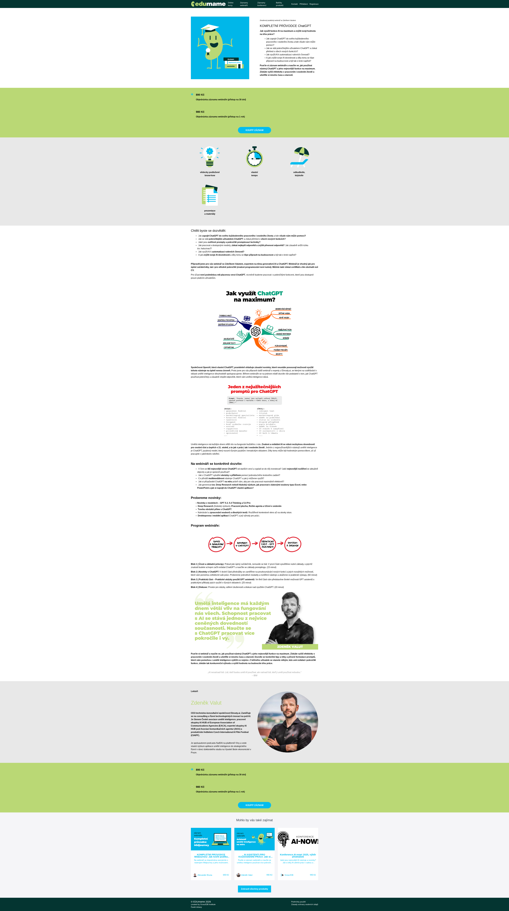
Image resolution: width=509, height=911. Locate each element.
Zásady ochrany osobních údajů (304, 904)
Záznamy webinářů (244, 4)
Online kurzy (230, 4)
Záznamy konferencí (261, 4)
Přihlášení (304, 4)
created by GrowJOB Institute (203, 904)
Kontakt (294, 4)
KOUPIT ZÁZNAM (254, 130)
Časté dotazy (196, 907)
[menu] (272, 4)
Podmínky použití (298, 902)
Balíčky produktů (279, 4)
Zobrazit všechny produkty (254, 889)
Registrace (314, 4)
